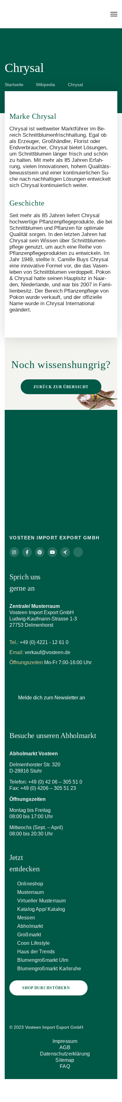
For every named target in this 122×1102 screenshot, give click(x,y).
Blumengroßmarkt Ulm (42, 960)
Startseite (14, 84)
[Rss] (78, 552)
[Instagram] (14, 552)
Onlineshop (30, 883)
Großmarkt (29, 934)
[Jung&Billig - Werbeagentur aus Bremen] (90, 1024)
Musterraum (30, 892)
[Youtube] (52, 552)
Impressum (65, 1041)
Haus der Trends (36, 951)
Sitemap (64, 1060)
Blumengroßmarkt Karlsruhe (49, 968)
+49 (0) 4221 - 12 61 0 (44, 642)
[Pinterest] (40, 552)
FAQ (65, 1066)
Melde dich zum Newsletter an (51, 697)
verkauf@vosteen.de (47, 652)
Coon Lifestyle (33, 943)
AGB (64, 1047)
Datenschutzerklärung (65, 1053)
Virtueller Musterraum (41, 900)
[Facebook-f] (27, 552)
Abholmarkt (30, 926)
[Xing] (65, 552)
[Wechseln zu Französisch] (64, 1086)
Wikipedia (45, 84)
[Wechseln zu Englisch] (58, 1086)
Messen (26, 917)
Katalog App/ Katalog (41, 909)
